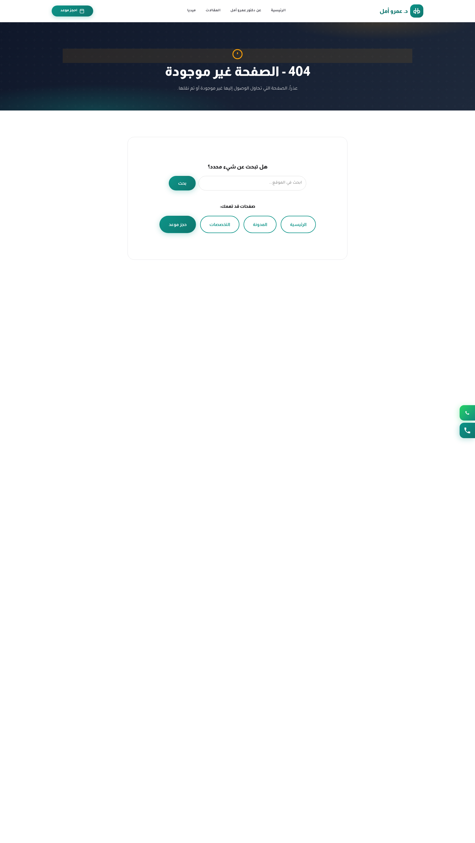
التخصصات (219, 224)
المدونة (260, 224)
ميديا (191, 11)
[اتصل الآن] (467, 430)
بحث (182, 183)
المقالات (213, 11)
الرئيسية (278, 11)
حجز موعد (178, 224)
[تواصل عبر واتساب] (467, 413)
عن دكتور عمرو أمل (245, 11)
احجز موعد (68, 11)
